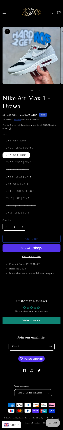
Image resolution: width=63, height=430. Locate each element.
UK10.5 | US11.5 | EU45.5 (22, 206)
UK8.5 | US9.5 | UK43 (18, 176)
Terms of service (32, 423)
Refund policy (53, 418)
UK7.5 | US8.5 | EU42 (20, 163)
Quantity (7, 220)
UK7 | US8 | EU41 (16, 155)
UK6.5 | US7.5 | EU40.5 (21, 148)
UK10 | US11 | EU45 (19, 199)
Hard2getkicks (18, 418)
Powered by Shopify (34, 418)
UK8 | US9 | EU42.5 (19, 170)
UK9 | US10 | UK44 (18, 184)
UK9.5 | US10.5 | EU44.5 (22, 192)
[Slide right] (39, 90)
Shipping (17, 119)
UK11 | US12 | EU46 (19, 213)
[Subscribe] (50, 347)
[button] (4, 12)
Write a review (31, 320)
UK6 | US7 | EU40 (18, 141)
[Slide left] (24, 90)
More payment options (31, 256)
